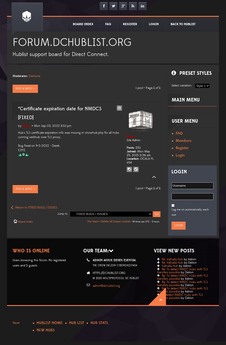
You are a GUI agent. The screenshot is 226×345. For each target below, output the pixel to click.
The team (93, 221)
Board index (25, 221)
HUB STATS (99, 323)
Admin (26, 126)
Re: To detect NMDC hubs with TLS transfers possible (182, 270)
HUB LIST (76, 323)
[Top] (153, 177)
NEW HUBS (46, 330)
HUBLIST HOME (50, 323)
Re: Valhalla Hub (172, 259)
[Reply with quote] (119, 108)
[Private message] (129, 169)
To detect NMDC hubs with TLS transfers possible (180, 296)
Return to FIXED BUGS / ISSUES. (36, 208)
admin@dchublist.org (106, 286)
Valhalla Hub (170, 266)
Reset (16, 323)
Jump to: (62, 214)
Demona (34, 76)
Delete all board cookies (115, 221)
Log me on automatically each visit (190, 212)
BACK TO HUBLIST (183, 24)
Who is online (31, 251)
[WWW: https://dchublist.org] (136, 169)
